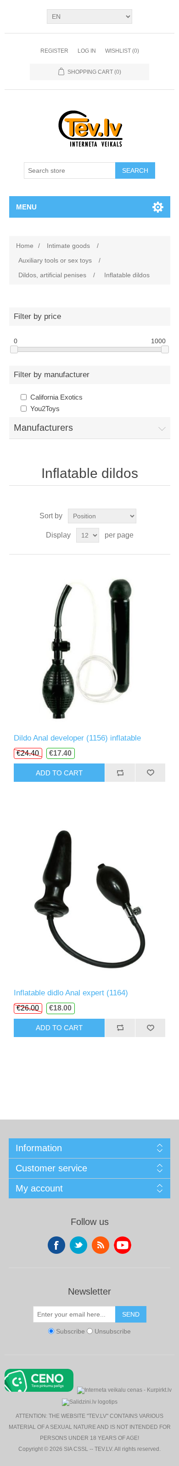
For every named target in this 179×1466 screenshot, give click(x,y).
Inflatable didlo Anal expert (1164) (71, 992)
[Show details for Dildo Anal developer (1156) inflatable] (89, 644)
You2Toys (45, 408)
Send (131, 1314)
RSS (100, 1245)
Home (25, 245)
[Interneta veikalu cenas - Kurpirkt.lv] (124, 1389)
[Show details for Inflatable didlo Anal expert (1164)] (89, 898)
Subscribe (70, 1331)
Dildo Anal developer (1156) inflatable (77, 738)
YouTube (122, 1245)
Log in (87, 51)
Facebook (56, 1245)
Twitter (78, 1245)
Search (135, 170)
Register (54, 51)
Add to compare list (120, 772)
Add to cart (59, 773)
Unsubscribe (113, 1331)
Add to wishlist (150, 772)
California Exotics (56, 397)
